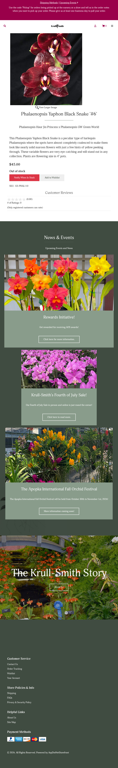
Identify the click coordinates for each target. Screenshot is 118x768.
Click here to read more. (59, 417)
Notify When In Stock (24, 177)
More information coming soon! (59, 511)
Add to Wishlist (52, 177)
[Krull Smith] (57, 26)
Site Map (11, 722)
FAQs (9, 697)
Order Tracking (14, 668)
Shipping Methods (49, 2)
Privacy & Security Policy (19, 702)
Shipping (11, 693)
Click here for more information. (59, 339)
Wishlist (11, 673)
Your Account (13, 678)
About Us (59, 587)
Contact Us (12, 664)
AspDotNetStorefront (58, 752)
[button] (5, 26)
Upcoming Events (67, 2)
